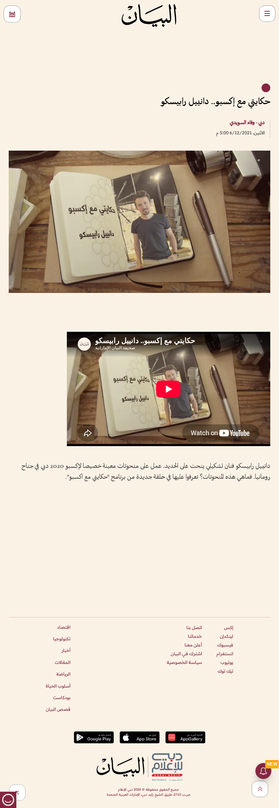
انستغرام (225, 653)
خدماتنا (195, 636)
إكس (228, 627)
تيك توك (225, 671)
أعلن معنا (193, 645)
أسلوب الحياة (58, 686)
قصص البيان (58, 709)
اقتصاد (63, 627)
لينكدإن (226, 636)
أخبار (65, 650)
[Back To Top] (260, 789)
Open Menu (267, 13)
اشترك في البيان (186, 653)
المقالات (62, 662)
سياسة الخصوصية (184, 662)
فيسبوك (225, 645)
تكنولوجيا (61, 638)
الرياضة (63, 674)
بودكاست (61, 697)
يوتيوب (227, 662)
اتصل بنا (194, 627)
